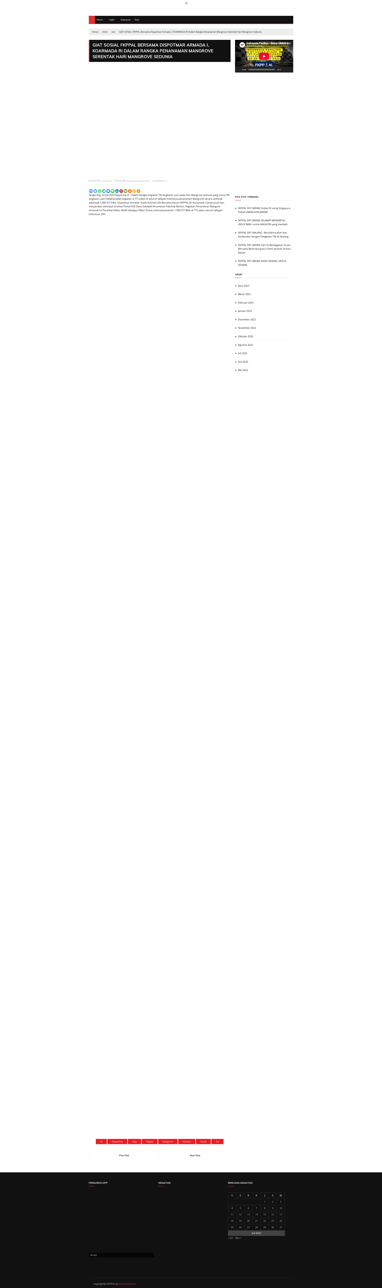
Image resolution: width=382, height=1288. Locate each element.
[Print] (130, 191)
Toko (136, 19)
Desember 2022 (247, 319)
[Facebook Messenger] (108, 191)
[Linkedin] (117, 191)
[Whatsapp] (99, 191)
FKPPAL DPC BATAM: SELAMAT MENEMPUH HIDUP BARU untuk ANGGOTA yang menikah (263, 222)
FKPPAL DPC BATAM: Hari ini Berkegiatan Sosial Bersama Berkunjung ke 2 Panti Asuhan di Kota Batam (264, 248)
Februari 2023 (246, 302)
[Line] (112, 191)
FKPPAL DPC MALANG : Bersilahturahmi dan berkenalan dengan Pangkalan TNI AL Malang (263, 234)
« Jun (230, 1237)
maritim (187, 1141)
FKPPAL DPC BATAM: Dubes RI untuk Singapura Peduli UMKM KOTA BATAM (264, 210)
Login (112, 19)
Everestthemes (127, 1283)
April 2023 (243, 285)
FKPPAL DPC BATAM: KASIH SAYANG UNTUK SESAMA (262, 263)
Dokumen (126, 19)
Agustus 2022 (245, 345)
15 (264, 1214)
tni (217, 1141)
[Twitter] (95, 191)
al (101, 1141)
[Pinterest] (121, 191)
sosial (203, 1141)
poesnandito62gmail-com (138, 181)
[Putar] (238, 69)
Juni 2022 (243, 361)
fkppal (149, 1141)
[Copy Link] (134, 191)
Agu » (238, 1237)
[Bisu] (284, 69)
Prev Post (124, 1155)
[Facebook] (91, 191)
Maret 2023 (244, 294)
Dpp (134, 1141)
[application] (264, 56)
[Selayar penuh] (289, 69)
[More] (138, 191)
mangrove (168, 1141)
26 (240, 1227)
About (100, 19)
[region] (264, 159)
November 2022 (247, 327)
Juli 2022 (242, 353)
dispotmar (117, 1141)
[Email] (125, 191)
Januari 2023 (245, 311)
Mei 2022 (243, 370)
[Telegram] (104, 191)
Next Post (195, 1155)
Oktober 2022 (245, 336)
